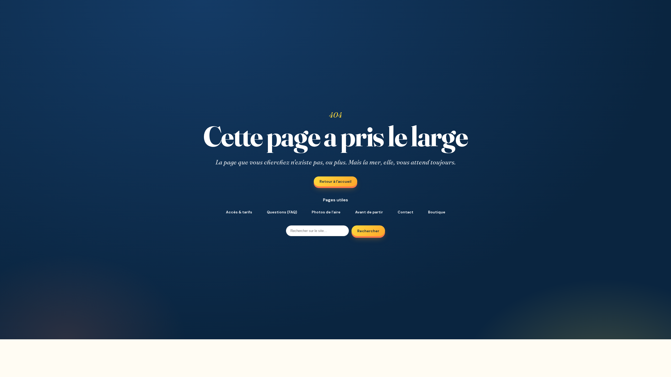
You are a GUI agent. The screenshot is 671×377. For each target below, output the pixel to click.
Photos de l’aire (326, 212)
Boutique (436, 212)
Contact (405, 212)
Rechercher (368, 231)
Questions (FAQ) (282, 212)
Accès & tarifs (239, 212)
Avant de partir (369, 212)
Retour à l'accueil (335, 181)
